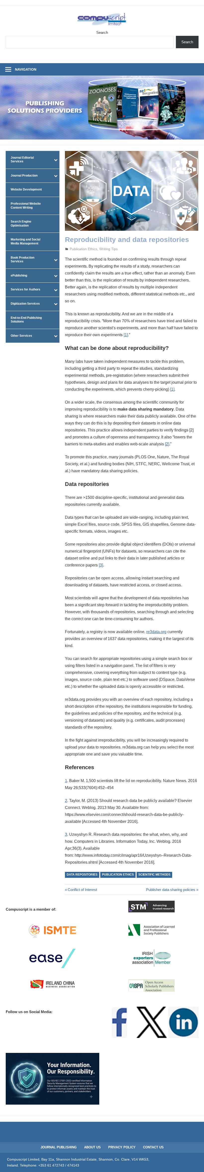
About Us (92, 1147)
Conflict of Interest (82, 890)
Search (102, 32)
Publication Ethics (83, 249)
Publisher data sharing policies (170, 890)
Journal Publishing (59, 1147)
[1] (126, 335)
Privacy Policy (122, 1147)
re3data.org (156, 632)
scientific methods (154, 874)
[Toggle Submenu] (55, 160)
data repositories (82, 874)
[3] (101, 565)
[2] (167, 444)
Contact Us (153, 1147)
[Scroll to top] (196, 1164)
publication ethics (118, 874)
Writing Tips (108, 249)
